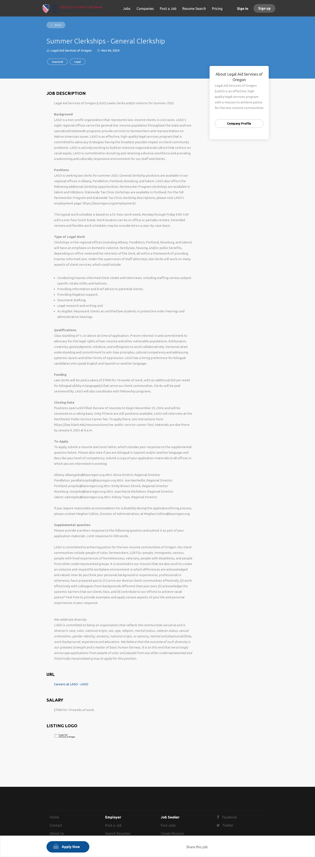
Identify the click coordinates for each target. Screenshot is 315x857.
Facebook (229, 817)
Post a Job (113, 825)
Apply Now (71, 847)
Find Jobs (168, 825)
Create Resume (172, 833)
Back (57, 25)
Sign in (242, 8)
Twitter (227, 825)
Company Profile (239, 123)
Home (54, 817)
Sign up (264, 8)
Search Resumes (117, 833)
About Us (57, 833)
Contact (56, 825)
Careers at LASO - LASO (71, 684)
